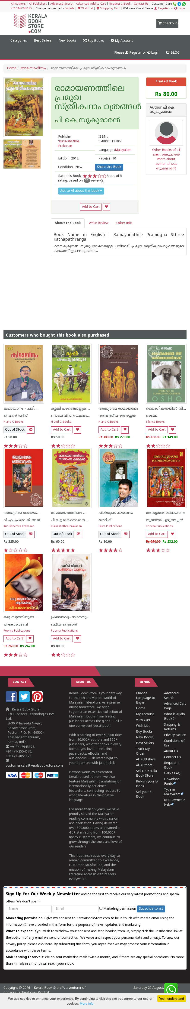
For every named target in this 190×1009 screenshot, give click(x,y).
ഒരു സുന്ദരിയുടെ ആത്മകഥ (28, 617)
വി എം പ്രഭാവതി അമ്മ (22, 520)
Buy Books (95, 41)
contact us (70, 938)
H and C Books (13, 422)
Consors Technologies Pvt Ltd (26, 993)
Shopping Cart (109, 8)
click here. (46, 944)
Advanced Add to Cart (91, 4)
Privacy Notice (175, 735)
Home (11, 68)
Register (163, 8)
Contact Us (141, 4)
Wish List (86, 8)
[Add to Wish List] (106, 207)
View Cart (143, 720)
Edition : (68, 159)
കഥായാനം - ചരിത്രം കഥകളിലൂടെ (34, 408)
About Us (171, 751)
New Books (67, 41)
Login (181, 8)
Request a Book (119, 4)
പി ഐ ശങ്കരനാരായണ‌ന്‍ (72, 520)
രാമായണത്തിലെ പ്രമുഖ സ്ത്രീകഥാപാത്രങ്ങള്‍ (95, 98)
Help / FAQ (172, 773)
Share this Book (109, 167)
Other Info (124, 223)
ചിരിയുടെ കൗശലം (115, 513)
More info (87, 1003)
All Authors (18, 4)
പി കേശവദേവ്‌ (15, 625)
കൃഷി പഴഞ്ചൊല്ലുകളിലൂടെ (75, 408)
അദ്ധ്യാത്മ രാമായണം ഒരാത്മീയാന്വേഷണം (42, 513)
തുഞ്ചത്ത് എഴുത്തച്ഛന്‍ (117, 416)
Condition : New (70, 167)
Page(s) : (107, 159)
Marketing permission (119, 909)
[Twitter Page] (25, 701)
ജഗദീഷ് (104, 520)
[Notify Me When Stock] (31, 430)
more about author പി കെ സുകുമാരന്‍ (166, 164)
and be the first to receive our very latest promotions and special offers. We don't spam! (93, 898)
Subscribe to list (151, 909)
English (69, 8)
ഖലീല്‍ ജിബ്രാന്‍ (64, 625)
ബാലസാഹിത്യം (33, 68)
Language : (114, 150)
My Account (123, 41)
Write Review (98, 223)
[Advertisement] (95, 288)
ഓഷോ (152, 416)
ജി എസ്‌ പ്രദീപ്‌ (15, 416)
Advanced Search (61, 4)
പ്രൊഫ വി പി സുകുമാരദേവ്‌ (74, 416)
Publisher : (68, 141)
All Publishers (38, 4)
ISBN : (110, 139)
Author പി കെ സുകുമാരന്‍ (162, 110)
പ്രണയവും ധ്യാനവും (69, 617)
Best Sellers (43, 41)
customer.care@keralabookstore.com (34, 766)
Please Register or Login (136, 53)
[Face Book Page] (12, 701)
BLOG (175, 53)
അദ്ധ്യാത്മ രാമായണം (118, 408)
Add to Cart (91, 207)
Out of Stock (15, 430)
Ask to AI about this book (80, 191)
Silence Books (155, 422)
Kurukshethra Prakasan (18, 526)
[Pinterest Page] (38, 701)
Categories (18, 41)
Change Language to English (145, 698)
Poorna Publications (159, 526)
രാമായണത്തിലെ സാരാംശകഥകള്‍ (83, 513)
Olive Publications (110, 526)
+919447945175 (21, 8)
